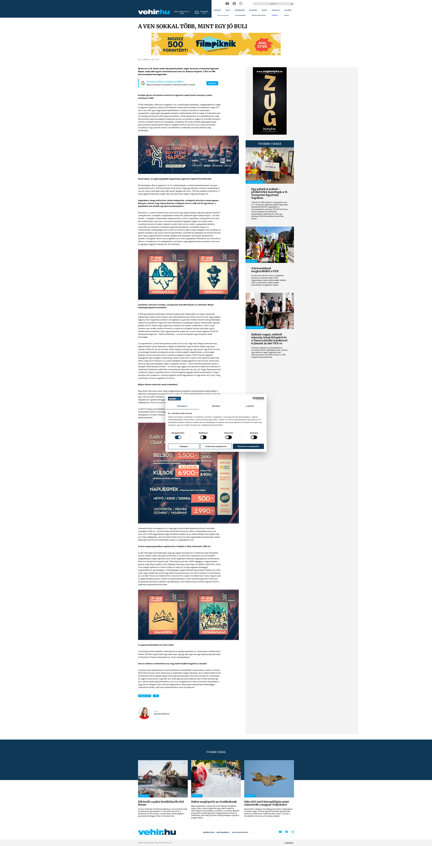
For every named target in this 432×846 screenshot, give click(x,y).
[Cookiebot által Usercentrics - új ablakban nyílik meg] (254, 398)
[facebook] (234, 4)
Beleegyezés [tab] (182, 406)
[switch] (203, 437)
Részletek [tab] (216, 406)
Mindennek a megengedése (248, 446)
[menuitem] (217, 10)
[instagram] (240, 4)
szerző (156, 711)
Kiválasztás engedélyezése (216, 446)
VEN (155, 696)
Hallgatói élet (145, 696)
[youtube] (227, 4)
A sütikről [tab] (250, 406)
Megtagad (184, 446)
